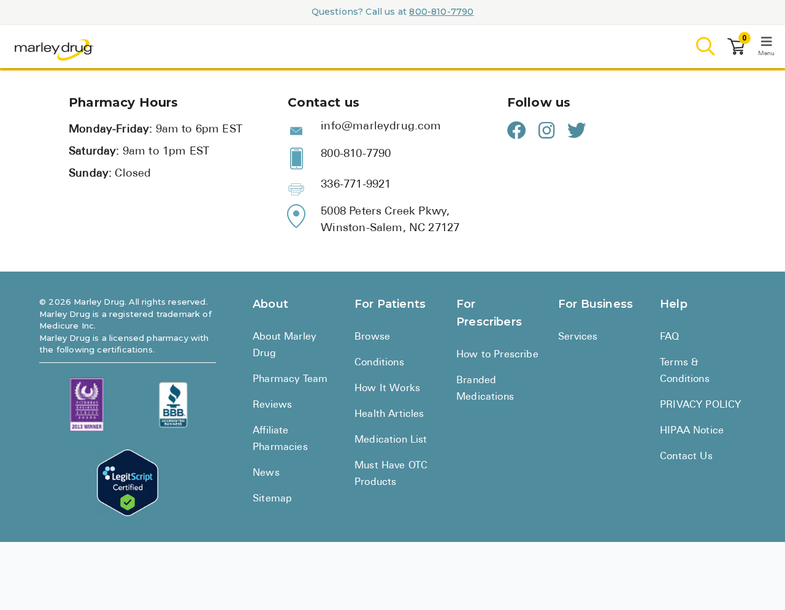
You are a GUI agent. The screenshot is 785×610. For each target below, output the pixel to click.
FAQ (670, 337)
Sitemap (272, 499)
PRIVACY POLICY (700, 405)
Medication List (390, 440)
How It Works (387, 389)
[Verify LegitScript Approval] (127, 482)
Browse (372, 337)
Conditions (379, 363)
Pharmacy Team (290, 379)
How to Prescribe (497, 355)
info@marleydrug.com (381, 126)
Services (577, 337)
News (266, 473)
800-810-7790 (441, 11)
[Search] (706, 46)
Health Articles (389, 414)
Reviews (272, 405)
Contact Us (686, 457)
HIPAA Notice (692, 431)
